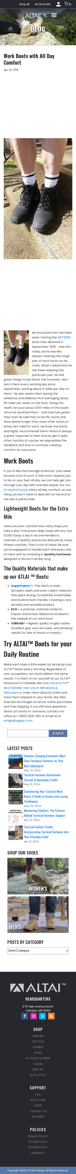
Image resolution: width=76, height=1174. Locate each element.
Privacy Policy (38, 1136)
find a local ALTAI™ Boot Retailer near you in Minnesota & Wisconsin (36, 688)
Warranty (38, 1153)
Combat (38, 1047)
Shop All (24, 4)
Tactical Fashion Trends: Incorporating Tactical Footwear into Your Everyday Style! (46, 832)
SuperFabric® (21, 586)
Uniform (38, 1036)
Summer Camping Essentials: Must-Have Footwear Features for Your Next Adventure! (45, 761)
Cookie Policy (38, 1142)
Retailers (38, 1116)
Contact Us (38, 1111)
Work (38, 1053)
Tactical (38, 1041)
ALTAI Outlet (43, 4)
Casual (38, 1064)
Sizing (38, 1105)
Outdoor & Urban (38, 1058)
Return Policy (38, 1147)
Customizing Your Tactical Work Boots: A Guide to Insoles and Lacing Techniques (46, 796)
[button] (67, 4)
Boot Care (38, 1100)
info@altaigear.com (18, 721)
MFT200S (64, 337)
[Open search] (45, 15)
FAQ (38, 1094)
